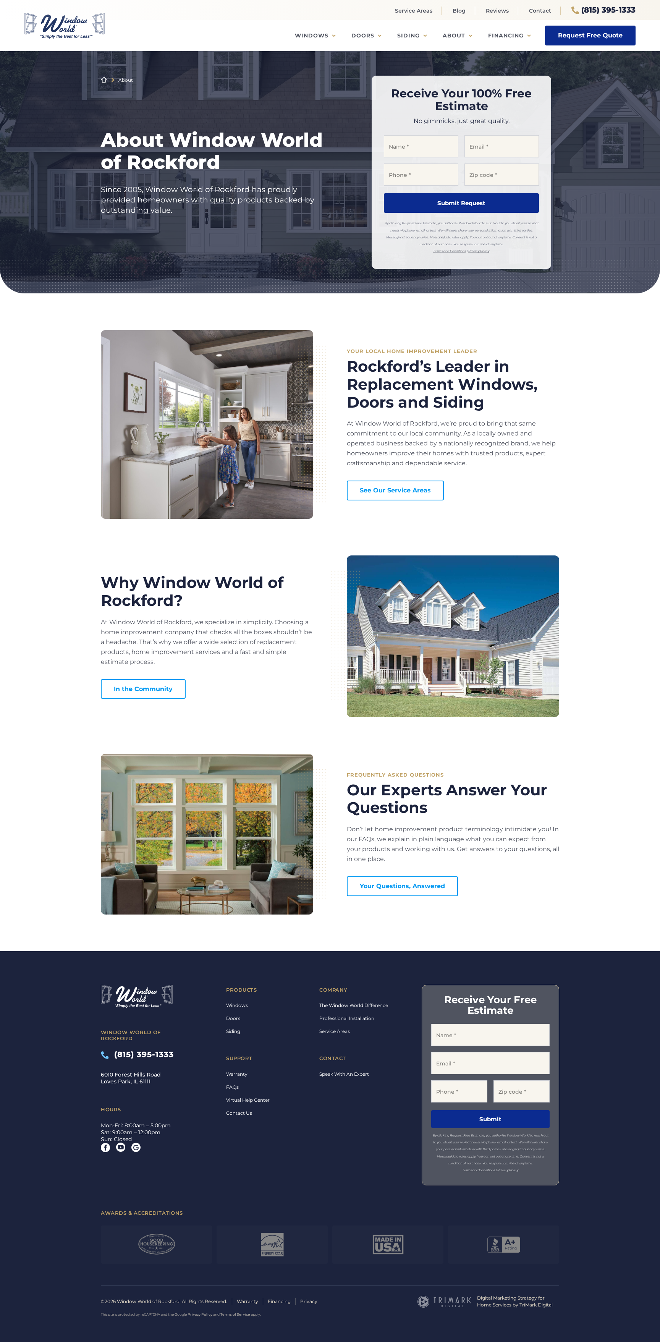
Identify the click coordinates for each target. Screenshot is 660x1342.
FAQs (232, 1087)
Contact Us (239, 1113)
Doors (362, 35)
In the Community (143, 689)
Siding (408, 35)
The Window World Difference (353, 1005)
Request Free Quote (590, 35)
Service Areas (413, 10)
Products (241, 990)
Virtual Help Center (248, 1100)
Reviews (497, 10)
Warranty (236, 1074)
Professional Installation (346, 1018)
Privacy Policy (478, 251)
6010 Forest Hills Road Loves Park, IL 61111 (131, 1078)
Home (104, 80)
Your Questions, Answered (402, 886)
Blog (459, 10)
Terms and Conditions (449, 251)
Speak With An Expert (344, 1074)
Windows (311, 35)
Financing (506, 35)
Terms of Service (235, 1314)
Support (239, 1058)
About (454, 35)
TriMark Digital (536, 1305)
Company (333, 990)
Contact (540, 10)
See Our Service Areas (395, 490)
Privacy (308, 1301)
